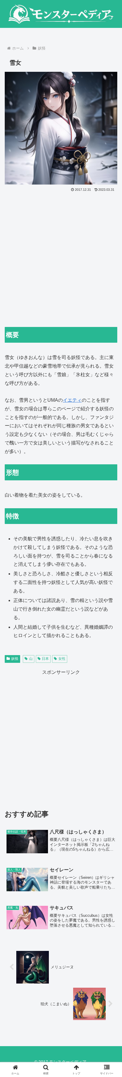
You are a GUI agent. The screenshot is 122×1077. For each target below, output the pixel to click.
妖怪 (14, 659)
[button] (110, 842)
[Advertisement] (61, 257)
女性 (61, 659)
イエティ (72, 400)
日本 (45, 659)
